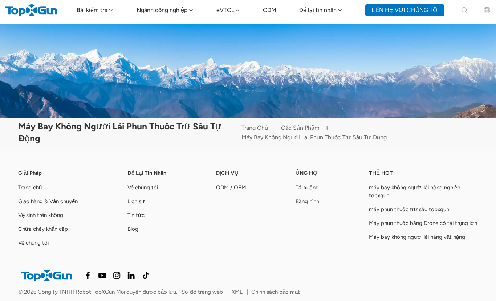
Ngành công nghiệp (162, 10)
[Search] (464, 10)
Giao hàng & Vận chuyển (48, 201)
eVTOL (225, 10)
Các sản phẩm (300, 127)
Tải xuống (307, 187)
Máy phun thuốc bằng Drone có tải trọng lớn (423, 223)
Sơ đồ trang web (202, 292)
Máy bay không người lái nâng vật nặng (417, 237)
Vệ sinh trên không (40, 215)
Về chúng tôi (33, 243)
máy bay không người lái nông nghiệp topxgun (414, 191)
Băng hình (307, 201)
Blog (132, 229)
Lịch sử (136, 201)
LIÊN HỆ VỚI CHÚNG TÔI (405, 10)
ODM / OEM (231, 187)
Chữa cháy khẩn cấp (43, 229)
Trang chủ (254, 127)
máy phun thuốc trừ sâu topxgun (409, 209)
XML (237, 292)
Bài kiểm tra (92, 10)
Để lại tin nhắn (318, 10)
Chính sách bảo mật (275, 292)
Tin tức (136, 215)
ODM (269, 10)
